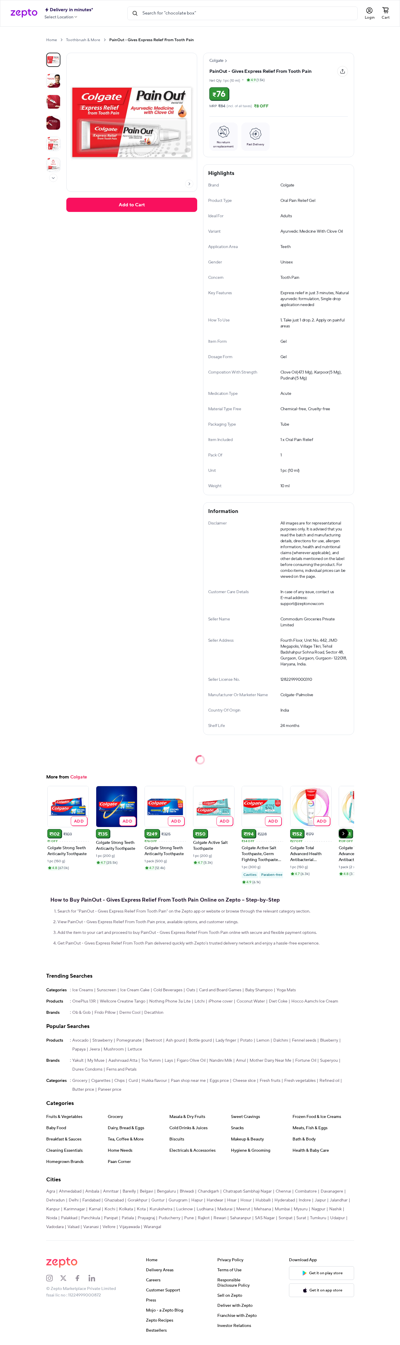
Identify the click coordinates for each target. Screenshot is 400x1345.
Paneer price (109, 1089)
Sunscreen (106, 990)
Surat (301, 1218)
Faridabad (91, 1200)
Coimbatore (306, 1191)
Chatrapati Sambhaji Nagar (247, 1191)
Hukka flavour (154, 1080)
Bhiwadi (187, 1191)
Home (51, 40)
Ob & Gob (81, 1012)
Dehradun (55, 1200)
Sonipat (286, 1218)
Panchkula (90, 1218)
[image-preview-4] (53, 144)
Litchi (200, 1001)
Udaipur (337, 1218)
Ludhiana (205, 1209)
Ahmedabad (70, 1191)
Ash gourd (175, 1040)
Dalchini (280, 1040)
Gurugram (177, 1200)
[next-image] (189, 184)
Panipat (111, 1218)
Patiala (128, 1218)
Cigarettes (100, 1080)
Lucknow (184, 1209)
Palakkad (69, 1218)
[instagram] (53, 1278)
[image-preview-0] (53, 60)
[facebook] (81, 1278)
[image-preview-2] (53, 102)
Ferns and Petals (121, 1069)
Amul (241, 1060)
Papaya (79, 1049)
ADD (79, 820)
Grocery (79, 1080)
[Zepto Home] (24, 13)
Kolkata (126, 1209)
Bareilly (129, 1191)
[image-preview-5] (53, 165)
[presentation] (61, 40)
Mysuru (301, 1209)
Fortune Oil (305, 1060)
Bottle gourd (200, 1040)
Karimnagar (74, 1209)
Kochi (110, 1209)
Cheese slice (244, 1080)
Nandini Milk (220, 1060)
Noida (51, 1218)
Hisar (232, 1200)
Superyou (329, 1060)
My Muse (96, 1060)
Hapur (197, 1200)
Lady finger (226, 1040)
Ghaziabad (114, 1200)
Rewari (219, 1218)
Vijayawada (129, 1227)
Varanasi (91, 1227)
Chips (119, 1080)
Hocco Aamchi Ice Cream (314, 1001)
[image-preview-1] (53, 81)
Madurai (224, 1209)
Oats (190, 990)
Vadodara (55, 1227)
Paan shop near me (188, 1080)
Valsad (73, 1227)
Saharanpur (240, 1218)
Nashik (335, 1209)
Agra (50, 1191)
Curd (133, 1080)
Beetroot (153, 1040)
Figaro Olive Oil (191, 1060)
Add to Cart (132, 205)
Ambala (92, 1191)
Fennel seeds (304, 1040)
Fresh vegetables (300, 1080)
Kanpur (53, 1209)
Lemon (262, 1040)
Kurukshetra (161, 1209)
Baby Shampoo (259, 990)
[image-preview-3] (53, 123)
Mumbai (282, 1209)
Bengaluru (166, 1191)
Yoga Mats (286, 990)
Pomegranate (129, 1040)
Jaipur (320, 1200)
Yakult (77, 1060)
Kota (141, 1209)
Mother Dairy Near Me (270, 1060)
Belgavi (146, 1191)
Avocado (80, 1040)
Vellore (108, 1227)
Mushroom (114, 1049)
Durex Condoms (87, 1069)
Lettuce (135, 1049)
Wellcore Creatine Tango (122, 1001)
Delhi (73, 1200)
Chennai (283, 1191)
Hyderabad (284, 1200)
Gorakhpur (137, 1200)
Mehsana (262, 1209)
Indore (305, 1200)
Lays (169, 1060)
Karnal (95, 1209)
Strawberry (102, 1040)
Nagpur (318, 1209)
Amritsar (111, 1191)
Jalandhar (339, 1200)
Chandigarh (208, 1191)
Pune (189, 1218)
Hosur (246, 1200)
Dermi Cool (129, 1012)
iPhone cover (220, 1001)
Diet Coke (278, 1001)
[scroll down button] (53, 178)
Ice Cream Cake (135, 990)
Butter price (83, 1089)
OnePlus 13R (84, 1001)
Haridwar (215, 1200)
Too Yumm (151, 1060)
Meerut (243, 1209)
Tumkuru (318, 1218)
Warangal (152, 1227)
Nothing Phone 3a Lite (170, 1001)
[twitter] (67, 1278)
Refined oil (329, 1080)
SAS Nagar (265, 1218)
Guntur (158, 1200)
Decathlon (153, 1012)
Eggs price (219, 1080)
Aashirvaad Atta (122, 1060)
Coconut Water (251, 1001)
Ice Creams (82, 990)
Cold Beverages (167, 990)
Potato (246, 1040)
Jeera (94, 1049)
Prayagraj (146, 1218)
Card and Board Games (220, 990)
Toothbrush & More (83, 40)
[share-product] (342, 71)
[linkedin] (96, 1278)
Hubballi (263, 1200)
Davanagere (332, 1191)
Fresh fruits (270, 1080)
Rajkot (204, 1218)
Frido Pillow (104, 1012)
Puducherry (169, 1218)
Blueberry (329, 1040)
